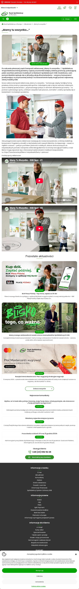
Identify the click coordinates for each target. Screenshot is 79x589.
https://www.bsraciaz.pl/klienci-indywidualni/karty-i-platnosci (26, 152)
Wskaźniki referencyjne (39, 545)
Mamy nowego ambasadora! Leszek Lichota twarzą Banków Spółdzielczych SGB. (39, 335)
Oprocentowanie (39, 532)
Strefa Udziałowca (39, 483)
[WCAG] (7, 19)
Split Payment (39, 507)
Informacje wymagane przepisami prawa (39, 518)
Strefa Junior (64, 7)
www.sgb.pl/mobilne (60, 148)
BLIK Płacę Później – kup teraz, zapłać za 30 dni (39, 294)
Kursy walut (39, 530)
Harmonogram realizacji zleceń (39, 540)
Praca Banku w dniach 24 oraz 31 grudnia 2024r (39, 434)
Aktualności (43, 64)
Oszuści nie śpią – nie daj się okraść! (20, 2)
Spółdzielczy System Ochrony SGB (39, 490)
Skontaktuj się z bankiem (41, 457)
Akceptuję (39, 570)
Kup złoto (59, 7)
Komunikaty (39, 478)
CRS (39, 502)
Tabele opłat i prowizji (39, 535)
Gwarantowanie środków (39, 510)
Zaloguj (67, 19)
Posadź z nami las (39, 485)
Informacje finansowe (39, 488)
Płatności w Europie (39, 515)
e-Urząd (39, 527)
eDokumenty (70, 7)
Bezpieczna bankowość (39, 543)
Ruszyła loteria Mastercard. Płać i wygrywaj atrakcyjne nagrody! (39, 377)
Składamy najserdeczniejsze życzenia (39, 418)
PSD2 (39, 505)
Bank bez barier (39, 513)
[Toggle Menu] (75, 19)
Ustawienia (39, 582)
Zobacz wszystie (39, 389)
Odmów (40, 576)
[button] (76, 554)
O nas (39, 472)
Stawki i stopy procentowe (39, 538)
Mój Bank (75, 7)
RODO (39, 500)
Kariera (39, 480)
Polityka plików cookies (38, 586)
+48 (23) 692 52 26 (41, 451)
